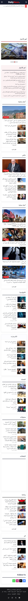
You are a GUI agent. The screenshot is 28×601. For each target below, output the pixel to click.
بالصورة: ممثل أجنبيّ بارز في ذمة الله (9, 550)
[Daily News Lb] (14, 2)
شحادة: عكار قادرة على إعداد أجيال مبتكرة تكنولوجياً (10, 326)
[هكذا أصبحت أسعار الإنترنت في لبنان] (21, 357)
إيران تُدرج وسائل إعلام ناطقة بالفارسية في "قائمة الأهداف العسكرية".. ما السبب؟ (15, 281)
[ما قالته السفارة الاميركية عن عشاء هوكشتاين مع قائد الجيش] (21, 363)
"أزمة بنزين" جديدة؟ (11, 407)
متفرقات (23, 417)
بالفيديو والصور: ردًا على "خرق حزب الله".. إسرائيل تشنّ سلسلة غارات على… (15, 121)
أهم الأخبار (23, 39)
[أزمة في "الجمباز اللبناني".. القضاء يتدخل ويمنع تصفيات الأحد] (21, 522)
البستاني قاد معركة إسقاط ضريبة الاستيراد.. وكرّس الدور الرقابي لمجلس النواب (14, 175)
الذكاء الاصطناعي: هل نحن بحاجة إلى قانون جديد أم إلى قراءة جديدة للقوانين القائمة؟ (9, 316)
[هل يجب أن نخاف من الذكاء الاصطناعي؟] (21, 299)
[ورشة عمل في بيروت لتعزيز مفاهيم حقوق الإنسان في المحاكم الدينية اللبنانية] (21, 141)
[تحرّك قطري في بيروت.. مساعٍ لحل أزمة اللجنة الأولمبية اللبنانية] (21, 501)
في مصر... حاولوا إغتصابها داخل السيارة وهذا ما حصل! (14, 262)
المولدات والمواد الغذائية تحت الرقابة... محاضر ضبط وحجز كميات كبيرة (9, 447)
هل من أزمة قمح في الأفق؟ (10, 392)
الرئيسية (24, 592)
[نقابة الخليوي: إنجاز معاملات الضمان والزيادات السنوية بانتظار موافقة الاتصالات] (21, 438)
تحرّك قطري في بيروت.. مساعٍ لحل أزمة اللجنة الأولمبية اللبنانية (10, 502)
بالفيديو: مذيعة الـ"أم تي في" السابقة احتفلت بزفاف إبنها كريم (9, 565)
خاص (24, 155)
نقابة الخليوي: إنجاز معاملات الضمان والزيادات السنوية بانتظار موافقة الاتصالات (9, 439)
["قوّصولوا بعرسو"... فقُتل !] (21, 371)
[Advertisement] (14, 22)
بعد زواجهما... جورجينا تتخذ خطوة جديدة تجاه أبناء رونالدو (10, 516)
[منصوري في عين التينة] (14, 51)
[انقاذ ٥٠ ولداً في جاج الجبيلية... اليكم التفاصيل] (21, 350)
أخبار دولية (22, 205)
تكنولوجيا (22, 292)
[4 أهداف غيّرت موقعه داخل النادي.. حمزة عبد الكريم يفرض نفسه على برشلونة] (21, 508)
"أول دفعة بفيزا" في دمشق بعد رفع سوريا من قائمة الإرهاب (14, 244)
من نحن (9, 594)
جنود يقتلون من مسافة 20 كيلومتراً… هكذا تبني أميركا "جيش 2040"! (14, 73)
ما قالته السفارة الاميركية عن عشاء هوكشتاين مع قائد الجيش (9, 363)
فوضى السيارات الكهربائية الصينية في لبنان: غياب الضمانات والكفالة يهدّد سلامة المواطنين (9, 189)
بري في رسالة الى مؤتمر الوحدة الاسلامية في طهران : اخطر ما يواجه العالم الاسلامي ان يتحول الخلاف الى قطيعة (14, 88)
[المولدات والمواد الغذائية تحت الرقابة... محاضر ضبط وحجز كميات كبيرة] (21, 447)
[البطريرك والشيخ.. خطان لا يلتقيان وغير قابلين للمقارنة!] (21, 197)
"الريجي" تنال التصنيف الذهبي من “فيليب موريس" (14, 96)
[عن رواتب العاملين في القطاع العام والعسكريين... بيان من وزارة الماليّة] (21, 386)
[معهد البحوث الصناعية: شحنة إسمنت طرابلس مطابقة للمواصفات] (21, 430)
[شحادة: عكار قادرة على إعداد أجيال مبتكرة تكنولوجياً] (21, 325)
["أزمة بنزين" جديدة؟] (21, 409)
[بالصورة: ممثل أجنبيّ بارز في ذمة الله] (21, 551)
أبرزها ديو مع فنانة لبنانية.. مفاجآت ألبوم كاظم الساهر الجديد (10, 543)
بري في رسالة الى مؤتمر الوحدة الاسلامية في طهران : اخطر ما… (10, 134)
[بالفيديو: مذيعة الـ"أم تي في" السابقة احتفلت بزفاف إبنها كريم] (21, 565)
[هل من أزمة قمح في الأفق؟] (21, 394)
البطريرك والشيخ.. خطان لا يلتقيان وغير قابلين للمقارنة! (9, 197)
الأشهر (14, 336)
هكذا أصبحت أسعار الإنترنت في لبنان (11, 356)
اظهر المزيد (14, 150)
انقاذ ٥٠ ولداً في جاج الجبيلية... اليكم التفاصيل (10, 349)
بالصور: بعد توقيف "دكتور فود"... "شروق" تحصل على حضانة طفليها (9, 557)
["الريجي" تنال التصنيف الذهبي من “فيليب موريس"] (21, 424)
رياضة (24, 494)
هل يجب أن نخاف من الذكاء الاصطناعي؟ (11, 298)
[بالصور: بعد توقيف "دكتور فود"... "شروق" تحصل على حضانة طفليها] (21, 557)
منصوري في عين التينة (20, 57)
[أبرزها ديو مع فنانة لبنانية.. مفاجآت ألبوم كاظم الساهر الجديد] (21, 542)
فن (25, 535)
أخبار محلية (22, 101)
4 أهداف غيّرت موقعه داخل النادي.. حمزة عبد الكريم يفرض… (10, 509)
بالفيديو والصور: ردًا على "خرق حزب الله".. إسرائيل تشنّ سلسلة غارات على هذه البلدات (14, 77)
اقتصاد (23, 379)
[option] (14, 51)
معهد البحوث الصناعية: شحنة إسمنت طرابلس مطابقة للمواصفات (10, 431)
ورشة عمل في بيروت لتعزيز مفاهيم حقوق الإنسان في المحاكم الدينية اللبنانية (14, 92)
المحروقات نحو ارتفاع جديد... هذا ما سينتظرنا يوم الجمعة (9, 401)
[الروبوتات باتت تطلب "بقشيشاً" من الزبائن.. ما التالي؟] (21, 306)
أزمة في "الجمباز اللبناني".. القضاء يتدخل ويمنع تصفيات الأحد (9, 523)
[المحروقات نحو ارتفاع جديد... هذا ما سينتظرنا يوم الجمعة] (21, 401)
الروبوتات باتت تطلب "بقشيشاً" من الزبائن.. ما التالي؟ (10, 306)
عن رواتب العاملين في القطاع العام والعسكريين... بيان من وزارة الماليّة (14, 81)
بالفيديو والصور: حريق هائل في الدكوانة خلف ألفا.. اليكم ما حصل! (9, 181)
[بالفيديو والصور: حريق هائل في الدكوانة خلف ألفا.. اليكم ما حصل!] (21, 180)
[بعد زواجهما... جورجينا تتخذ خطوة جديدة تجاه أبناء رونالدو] (21, 515)
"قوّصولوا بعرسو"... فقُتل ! (9, 369)
